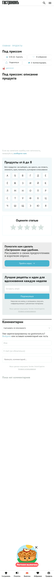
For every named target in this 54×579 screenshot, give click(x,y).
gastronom (10, 68)
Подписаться (27, 296)
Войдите (6, 336)
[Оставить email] (27, 289)
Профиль (49, 576)
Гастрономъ (6, 576)
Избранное (38, 576)
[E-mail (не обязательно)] (27, 351)
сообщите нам (20, 153)
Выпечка (27, 576)
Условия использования (27, 311)
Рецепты (17, 576)
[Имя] (27, 343)
